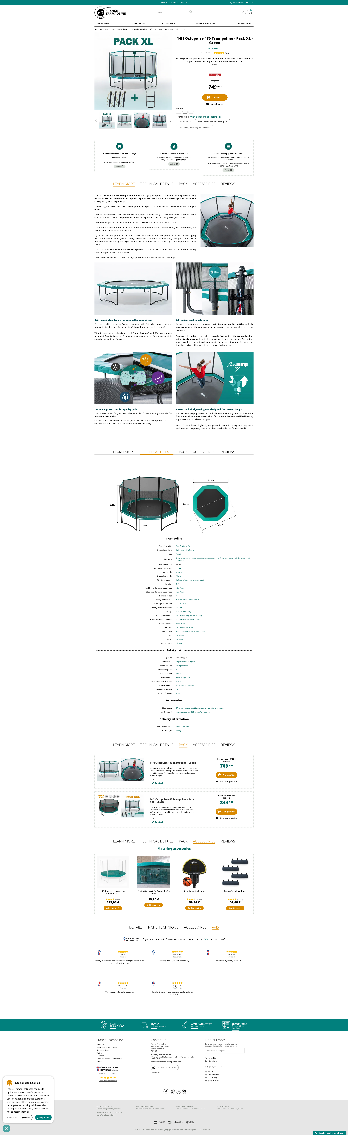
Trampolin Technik (215, 1074)
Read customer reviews (108, 1081)
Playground (244, 23)
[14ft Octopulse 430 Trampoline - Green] (120, 780)
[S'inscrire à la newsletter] (242, 1051)
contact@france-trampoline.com (166, 1061)
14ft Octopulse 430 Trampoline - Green (173, 762)
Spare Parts (138, 23)
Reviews (228, 183)
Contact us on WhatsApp (167, 1067)
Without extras (185, 121)
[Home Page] (96, 29)
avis (227, 53)
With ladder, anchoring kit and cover (194, 127)
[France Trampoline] (112, 13)
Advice (99, 1061)
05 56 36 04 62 (238, 2)
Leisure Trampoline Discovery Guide (229, 1109)
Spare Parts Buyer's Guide (106, 1115)
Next (170, 120)
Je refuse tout (12, 1117)
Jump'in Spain (214, 1080)
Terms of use (117, 1058)
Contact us (155, 1073)
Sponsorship (210, 1058)
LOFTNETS (212, 1071)
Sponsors (101, 1056)
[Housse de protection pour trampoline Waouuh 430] (113, 872)
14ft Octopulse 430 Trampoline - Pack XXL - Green (172, 800)
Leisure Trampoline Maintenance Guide (190, 1109)
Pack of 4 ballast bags (235, 891)
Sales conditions (103, 1058)
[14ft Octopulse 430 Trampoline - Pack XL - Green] (133, 71)
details (118, 166)
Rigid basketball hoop (194, 891)
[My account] (244, 12)
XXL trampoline (173, 2)
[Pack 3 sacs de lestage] (235, 872)
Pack (183, 183)
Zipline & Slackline (205, 23)
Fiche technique (163, 927)
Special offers (211, 1061)
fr (253, 2)
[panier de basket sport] (194, 872)
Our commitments (104, 1050)
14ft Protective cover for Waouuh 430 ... (112, 892)
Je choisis (26, 1117)
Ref (202, 53)
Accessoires (195, 927)
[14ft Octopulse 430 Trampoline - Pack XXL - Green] (120, 817)
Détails (214, 64)
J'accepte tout (43, 1117)
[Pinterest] (178, 1091)
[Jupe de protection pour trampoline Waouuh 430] (153, 872)
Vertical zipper (181, 658)
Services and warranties (107, 1047)
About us (100, 1044)
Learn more (124, 183)
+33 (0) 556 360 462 (161, 1054)
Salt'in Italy (212, 1077)
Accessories (168, 23)
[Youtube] (184, 1091)
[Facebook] (166, 1091)
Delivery (100, 1053)
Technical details (156, 183)
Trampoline (103, 23)
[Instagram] (172, 1091)
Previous (95, 120)
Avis (215, 927)
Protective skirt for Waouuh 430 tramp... (154, 892)
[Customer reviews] (108, 1068)
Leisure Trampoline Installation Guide (150, 1109)
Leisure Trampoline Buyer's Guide (109, 1109)
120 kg (178, 564)
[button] (6, 1128)
